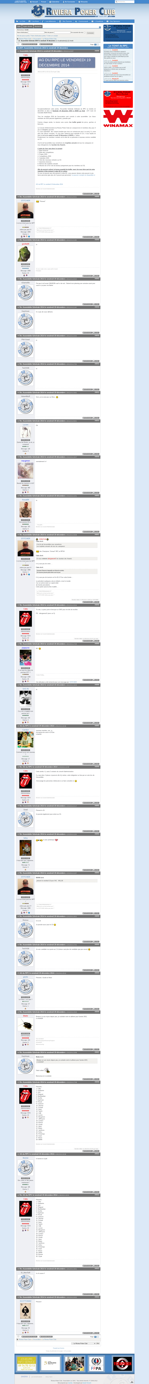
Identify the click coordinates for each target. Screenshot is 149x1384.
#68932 (97, 364)
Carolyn (25, 730)
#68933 (97, 392)
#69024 (97, 1297)
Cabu (25, 55)
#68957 (97, 534)
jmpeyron (25, 648)
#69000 (97, 944)
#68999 (97, 916)
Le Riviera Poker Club (49, 39)
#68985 (97, 643)
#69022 (97, 1195)
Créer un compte (52, 36)
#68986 (97, 684)
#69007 (97, 1052)
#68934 (97, 420)
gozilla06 (25, 244)
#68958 (97, 605)
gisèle (25, 977)
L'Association (37, 39)
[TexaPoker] (122, 1364)
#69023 (97, 1268)
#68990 (97, 766)
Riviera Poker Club (25, 39)
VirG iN (26, 689)
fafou (26, 838)
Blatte (25, 1016)
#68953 (97, 495)
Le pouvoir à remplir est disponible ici (83, 175)
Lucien (25, 425)
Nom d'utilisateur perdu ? (39, 36)
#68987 (97, 725)
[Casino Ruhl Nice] (50, 1363)
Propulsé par (56, 1348)
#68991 (97, 805)
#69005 (97, 973)
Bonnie (25, 1158)
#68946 (97, 456)
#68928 (97, 307)
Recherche (38, 26)
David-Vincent (87, 1383)
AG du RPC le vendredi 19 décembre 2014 (49, 184)
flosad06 (25, 500)
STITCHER (25, 200)
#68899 (97, 196)
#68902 (97, 278)
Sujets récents (27, 26)
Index (19, 26)
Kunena (62, 1348)
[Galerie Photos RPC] (74, 1364)
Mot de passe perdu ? (24, 36)
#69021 (97, 1154)
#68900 (97, 239)
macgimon (25, 461)
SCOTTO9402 (25, 1301)
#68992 (97, 834)
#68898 (97, 51)
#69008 (97, 1082)
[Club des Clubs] (96, 1364)
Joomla (70, 1383)
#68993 (97, 873)
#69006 (97, 1011)
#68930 (97, 335)
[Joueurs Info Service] (26, 1364)
